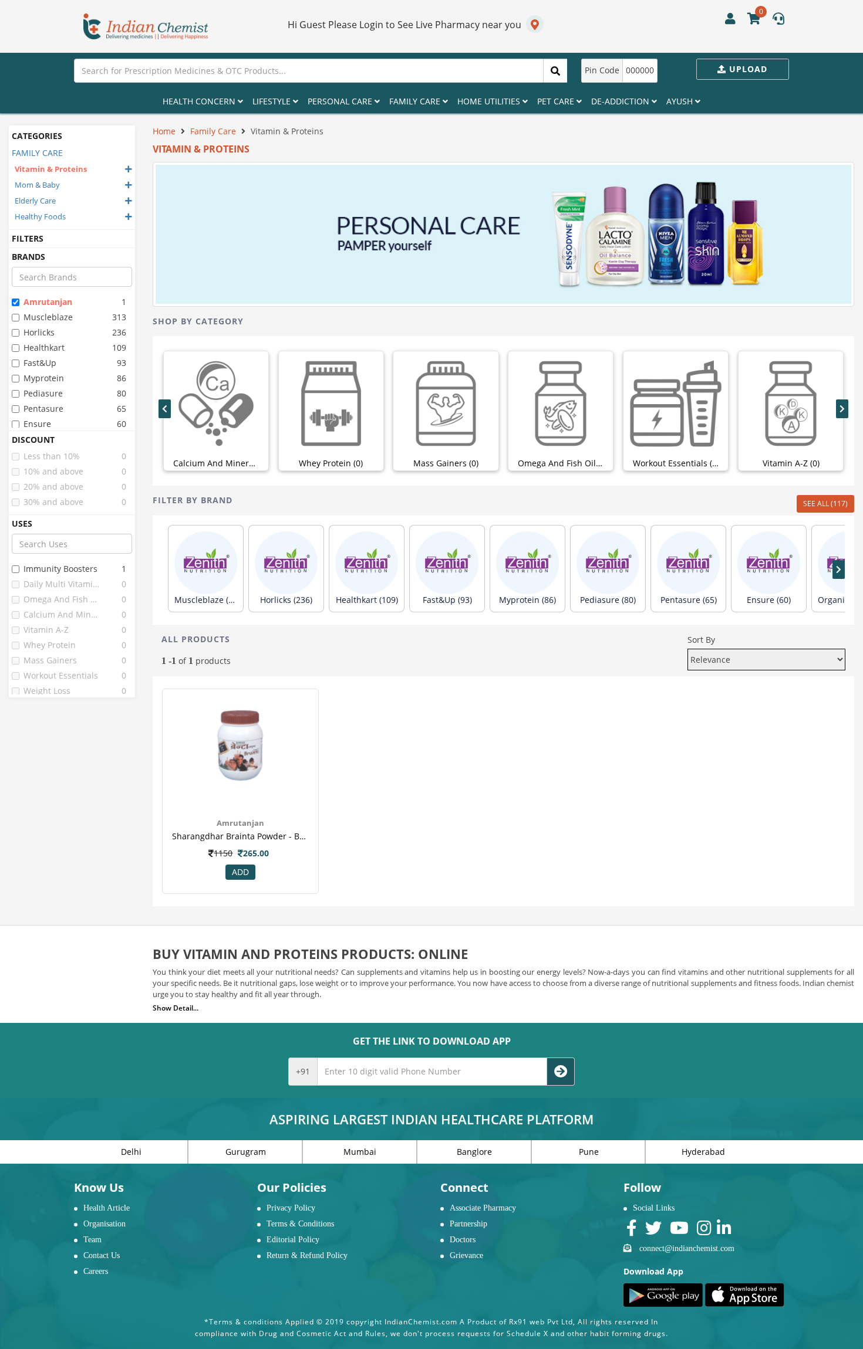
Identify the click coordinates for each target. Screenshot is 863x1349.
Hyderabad (703, 1151)
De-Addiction (621, 101)
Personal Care (341, 101)
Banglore (474, 1151)
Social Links (654, 1208)
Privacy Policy (291, 1208)
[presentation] (165, 408)
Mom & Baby (37, 184)
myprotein (43, 378)
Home (164, 131)
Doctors (463, 1239)
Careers (95, 1271)
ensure (37, 423)
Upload (746, 68)
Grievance (466, 1255)
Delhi (131, 1151)
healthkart (44, 347)
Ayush (680, 101)
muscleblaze (48, 317)
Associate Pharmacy (483, 1208)
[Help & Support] (778, 19)
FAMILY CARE (37, 152)
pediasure (43, 393)
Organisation (104, 1223)
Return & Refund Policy (307, 1255)
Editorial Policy (293, 1239)
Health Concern (200, 101)
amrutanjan (47, 301)
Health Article (106, 1208)
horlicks (39, 332)
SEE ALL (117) (825, 504)
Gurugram (245, 1151)
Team (92, 1239)
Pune (589, 1151)
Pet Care (557, 101)
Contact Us (101, 1255)
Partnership (468, 1223)
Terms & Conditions (300, 1223)
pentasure (43, 408)
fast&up (39, 362)
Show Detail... (175, 1008)
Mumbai (359, 1151)
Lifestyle (272, 101)
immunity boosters (60, 568)
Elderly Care (35, 200)
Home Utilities (489, 101)
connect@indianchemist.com (686, 1248)
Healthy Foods (40, 216)
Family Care (416, 101)
